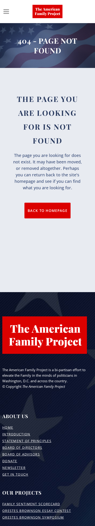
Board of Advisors (21, 454)
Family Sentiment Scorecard (31, 504)
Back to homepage (47, 210)
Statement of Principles (26, 441)
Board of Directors (22, 447)
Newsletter (14, 467)
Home (7, 427)
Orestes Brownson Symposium (33, 517)
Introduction (16, 434)
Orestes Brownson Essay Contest (36, 510)
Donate (9, 461)
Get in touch (15, 474)
